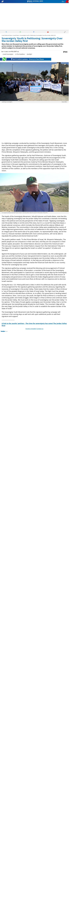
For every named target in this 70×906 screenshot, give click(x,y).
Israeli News (16, 35)
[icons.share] (67, 1)
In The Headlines (20, 54)
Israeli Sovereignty (8, 54)
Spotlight (29, 54)
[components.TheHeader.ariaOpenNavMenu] (11, 1)
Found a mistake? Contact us (34, 328)
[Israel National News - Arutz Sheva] (35, 1)
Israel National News (7, 35)
